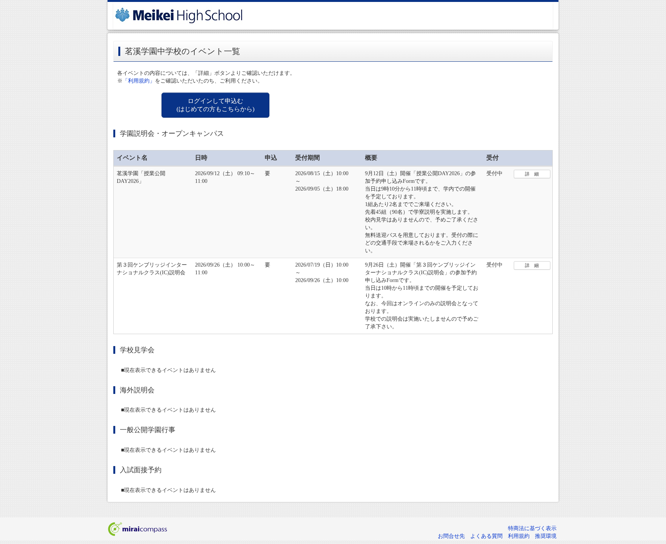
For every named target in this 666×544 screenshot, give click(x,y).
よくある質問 (486, 536)
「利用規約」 (139, 81)
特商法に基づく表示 (532, 528)
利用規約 (519, 536)
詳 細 (532, 174)
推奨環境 (546, 536)
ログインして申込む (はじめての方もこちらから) (215, 105)
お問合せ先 (451, 536)
